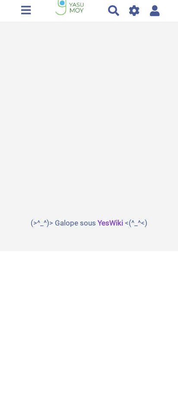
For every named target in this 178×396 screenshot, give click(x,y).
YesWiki (110, 223)
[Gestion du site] (134, 10)
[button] (155, 10)
